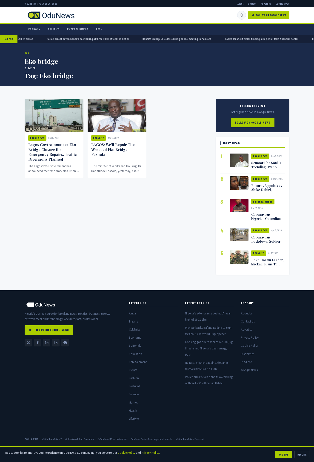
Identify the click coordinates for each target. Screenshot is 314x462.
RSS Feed (246, 362)
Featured (134, 386)
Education (135, 354)
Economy (34, 29)
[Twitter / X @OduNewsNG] (28, 342)
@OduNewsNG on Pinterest (190, 439)
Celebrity (134, 329)
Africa (132, 313)
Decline (301, 454)
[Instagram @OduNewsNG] (46, 342)
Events (133, 370)
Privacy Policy (250, 337)
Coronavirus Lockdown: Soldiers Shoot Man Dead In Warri (266, 243)
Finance (134, 394)
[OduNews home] (73, 304)
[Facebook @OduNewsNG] (37, 342)
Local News (37, 138)
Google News (282, 3)
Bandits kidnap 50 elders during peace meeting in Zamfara (207, 39)
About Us (246, 313)
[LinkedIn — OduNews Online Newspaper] (56, 342)
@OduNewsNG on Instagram (112, 439)
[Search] (241, 15)
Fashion (134, 378)
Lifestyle (134, 418)
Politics (54, 29)
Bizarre (133, 321)
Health (133, 410)
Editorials (135, 345)
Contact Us (248, 321)
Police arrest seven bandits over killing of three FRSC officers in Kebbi (118, 39)
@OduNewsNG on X (52, 439)
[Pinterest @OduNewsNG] (65, 342)
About (240, 3)
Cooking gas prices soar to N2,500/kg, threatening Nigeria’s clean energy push (209, 348)
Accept (283, 454)
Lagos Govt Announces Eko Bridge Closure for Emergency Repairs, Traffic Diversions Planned (52, 151)
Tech (99, 29)
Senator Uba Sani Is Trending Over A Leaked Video (266, 167)
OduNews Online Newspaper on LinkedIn (151, 439)
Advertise (266, 3)
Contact (252, 3)
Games (133, 402)
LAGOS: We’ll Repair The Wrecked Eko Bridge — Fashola (113, 149)
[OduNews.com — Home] (51, 15)
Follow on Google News (271, 15)
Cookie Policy (249, 345)
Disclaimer (247, 354)
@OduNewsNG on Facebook (79, 439)
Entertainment (77, 29)
